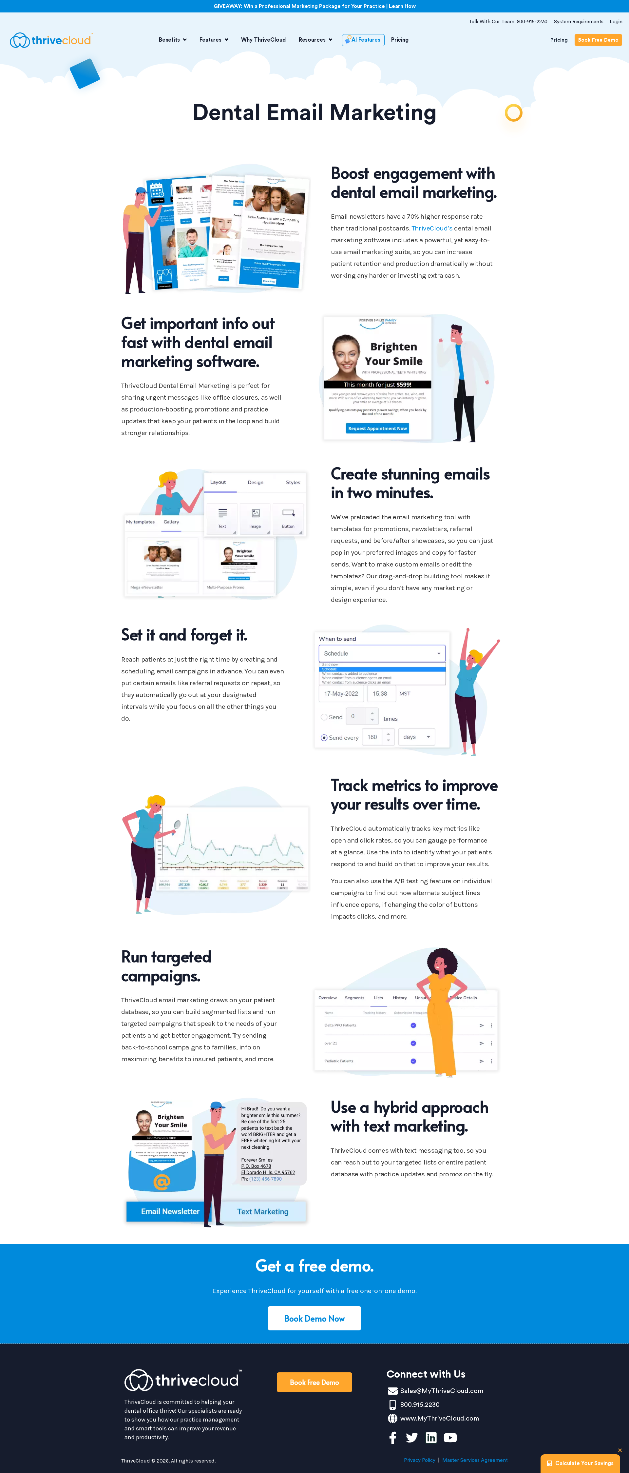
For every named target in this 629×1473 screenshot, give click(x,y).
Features (210, 40)
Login (616, 21)
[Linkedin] (431, 1438)
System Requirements (578, 21)
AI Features (366, 40)
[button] (620, 1450)
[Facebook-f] (393, 1438)
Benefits (169, 40)
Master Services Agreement (475, 1460)
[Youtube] (451, 1438)
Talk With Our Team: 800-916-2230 (508, 21)
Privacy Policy (419, 1460)
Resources (312, 40)
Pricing (400, 40)
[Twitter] (412, 1438)
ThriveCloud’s (432, 228)
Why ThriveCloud (263, 40)
